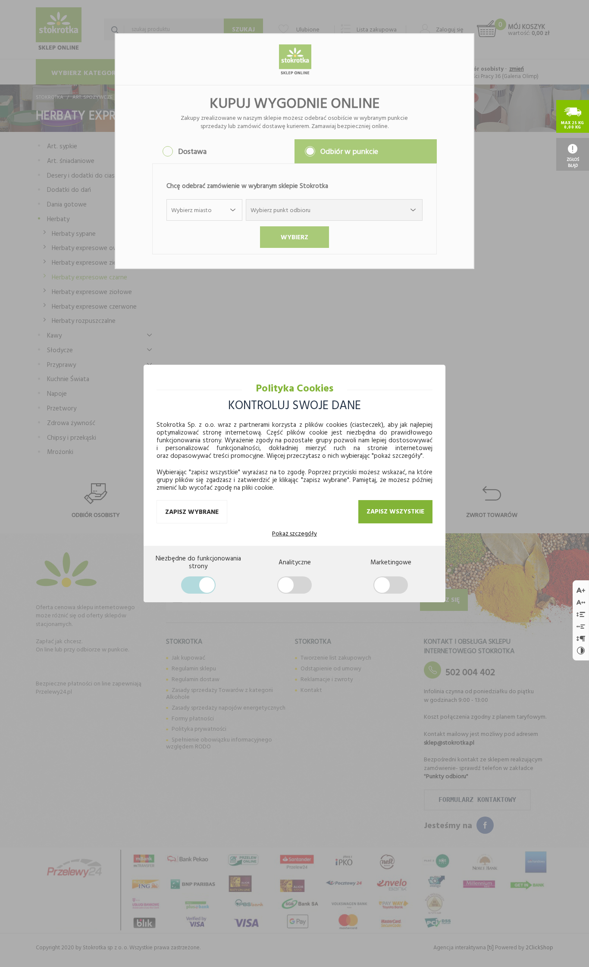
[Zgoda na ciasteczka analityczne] (294, 585)
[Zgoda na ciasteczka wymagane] (198, 585)
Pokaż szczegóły (294, 533)
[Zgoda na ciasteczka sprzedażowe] (390, 585)
